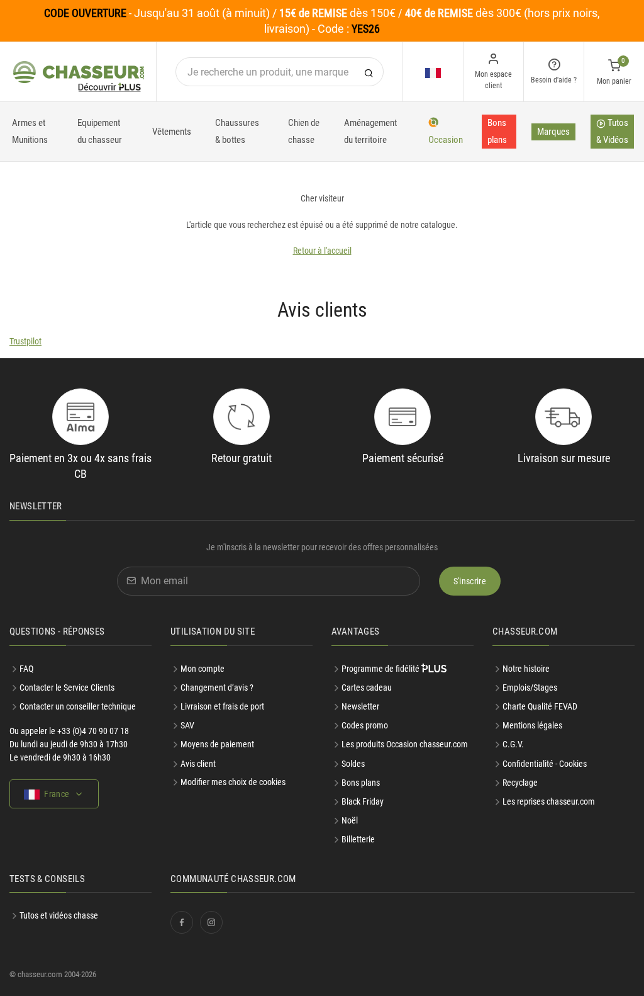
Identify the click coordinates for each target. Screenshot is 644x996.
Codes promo (364, 725)
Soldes (353, 764)
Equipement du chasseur (99, 131)
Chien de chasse (303, 131)
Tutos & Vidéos (612, 131)
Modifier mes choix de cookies (233, 782)
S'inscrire (470, 581)
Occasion (445, 139)
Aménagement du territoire (370, 131)
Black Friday (362, 801)
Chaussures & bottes (237, 131)
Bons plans (497, 131)
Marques (553, 131)
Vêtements (171, 131)
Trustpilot (25, 341)
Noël (349, 820)
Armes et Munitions (30, 131)
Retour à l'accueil (322, 251)
